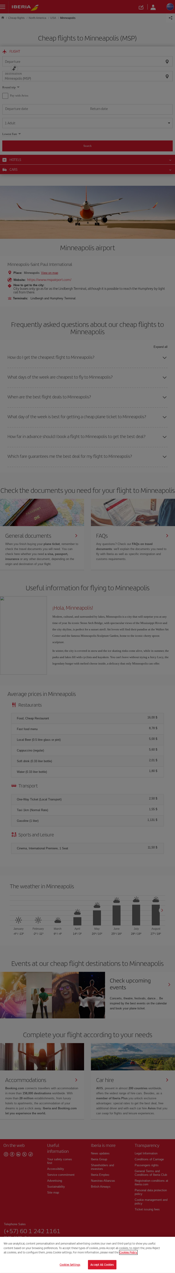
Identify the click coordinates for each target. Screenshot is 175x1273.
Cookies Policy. (128, 1252)
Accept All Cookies (101, 1264)
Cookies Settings (70, 1264)
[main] (87, 1255)
